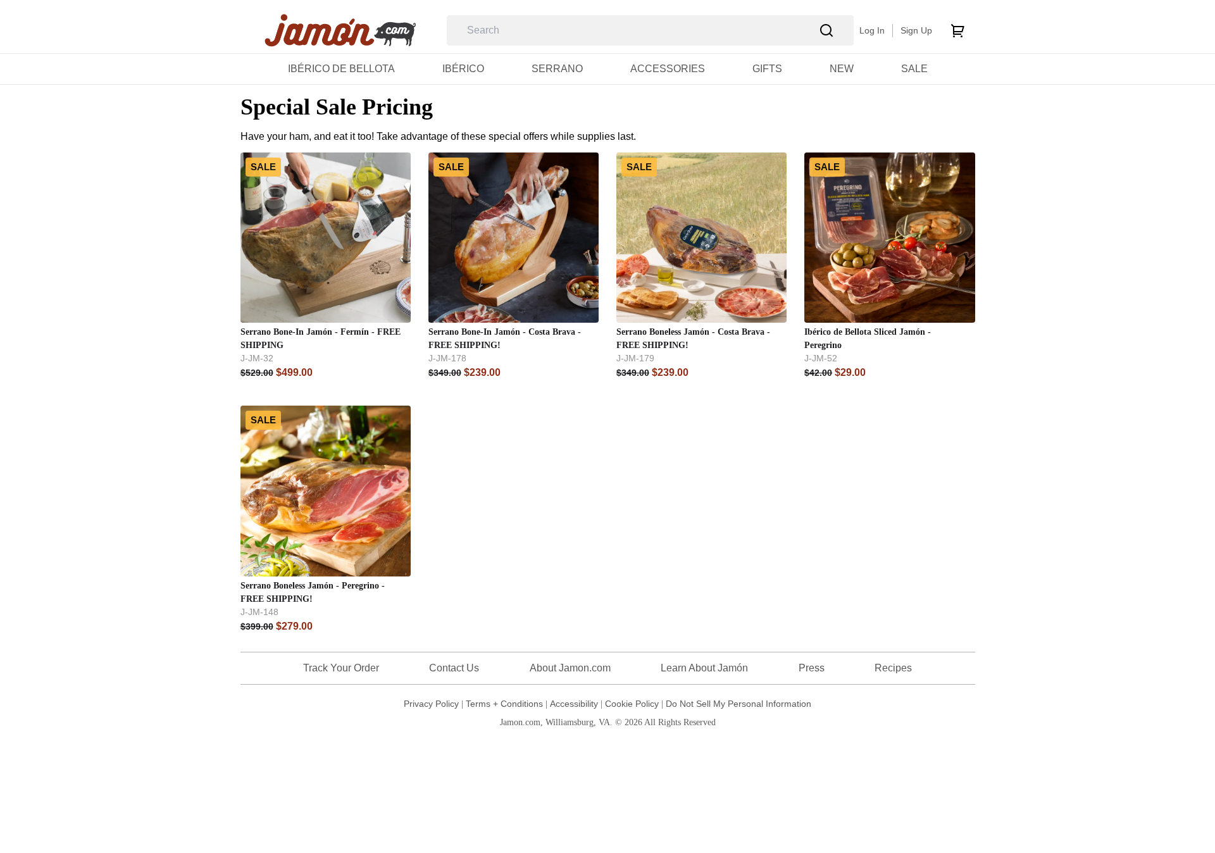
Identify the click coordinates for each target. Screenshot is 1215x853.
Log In (872, 30)
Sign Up (916, 30)
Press (812, 668)
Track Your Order (341, 668)
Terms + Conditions (504, 704)
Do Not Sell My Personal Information (738, 704)
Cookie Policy (632, 704)
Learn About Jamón (704, 668)
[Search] (826, 30)
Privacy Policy (431, 704)
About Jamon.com (570, 668)
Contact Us (454, 668)
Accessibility (574, 704)
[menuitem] (341, 68)
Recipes (893, 668)
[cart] (957, 30)
